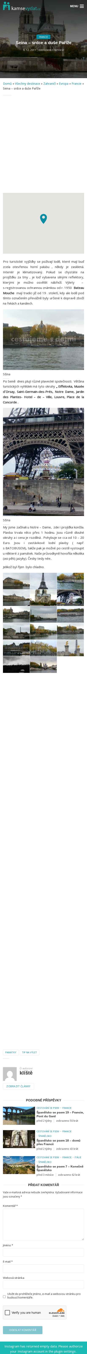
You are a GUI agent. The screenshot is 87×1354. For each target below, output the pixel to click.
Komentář (10, 1206)
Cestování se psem (48, 1107)
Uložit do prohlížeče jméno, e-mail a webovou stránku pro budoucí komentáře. (44, 1295)
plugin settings (65, 1351)
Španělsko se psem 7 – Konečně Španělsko (60, 1168)
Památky (10, 1052)
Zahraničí (49, 84)
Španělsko (45, 1136)
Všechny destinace (27, 84)
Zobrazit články (18, 1086)
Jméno (8, 1245)
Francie (43, 36)
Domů (7, 84)
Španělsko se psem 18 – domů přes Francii (58, 1142)
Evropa (63, 84)
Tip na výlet (29, 1052)
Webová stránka (13, 1278)
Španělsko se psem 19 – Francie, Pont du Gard (60, 1114)
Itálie (78, 1157)
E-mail (8, 1261)
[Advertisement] (43, 144)
